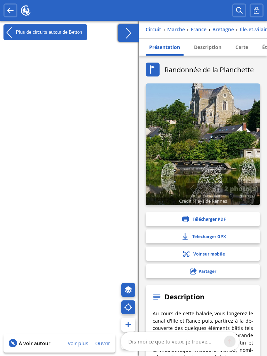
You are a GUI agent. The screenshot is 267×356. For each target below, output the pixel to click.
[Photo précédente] (192, 189)
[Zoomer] (128, 325)
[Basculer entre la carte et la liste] (128, 33)
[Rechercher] (239, 10)
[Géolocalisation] (128, 307)
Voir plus (78, 343)
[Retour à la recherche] (10, 10)
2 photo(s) (240, 188)
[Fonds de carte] (128, 290)
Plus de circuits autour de (48, 31)
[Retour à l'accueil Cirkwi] (26, 10)
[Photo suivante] (205, 189)
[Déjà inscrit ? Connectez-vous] (257, 10)
